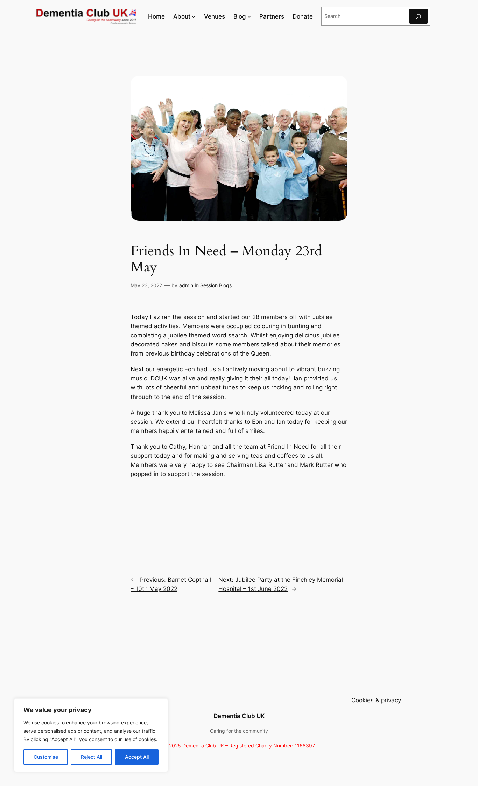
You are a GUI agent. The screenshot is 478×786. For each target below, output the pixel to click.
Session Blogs (216, 285)
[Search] (418, 16)
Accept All (137, 757)
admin (186, 285)
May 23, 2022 (146, 285)
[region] (91, 735)
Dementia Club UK (239, 715)
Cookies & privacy (376, 700)
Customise (46, 757)
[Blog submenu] (249, 16)
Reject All (91, 757)
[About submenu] (193, 16)
